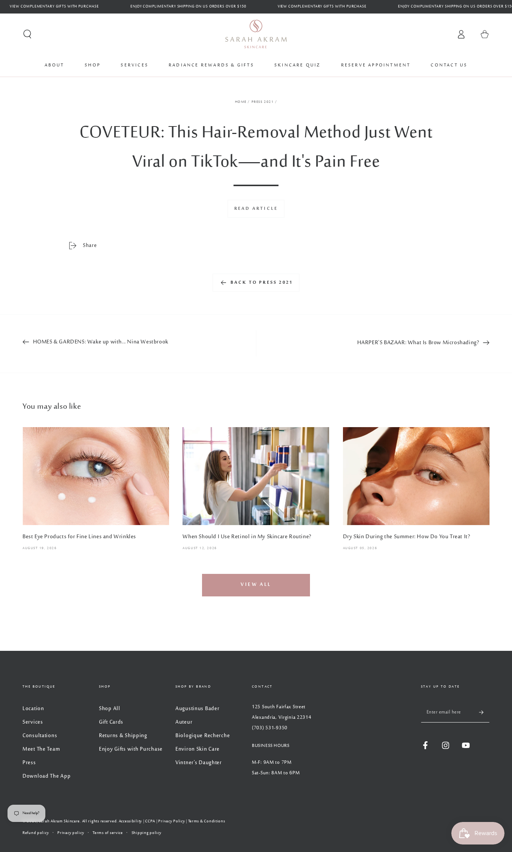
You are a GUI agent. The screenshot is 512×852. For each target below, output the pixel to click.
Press (29, 763)
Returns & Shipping (123, 736)
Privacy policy (70, 833)
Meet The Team (41, 749)
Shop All (109, 709)
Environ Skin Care (197, 749)
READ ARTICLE (256, 209)
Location (33, 709)
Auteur (183, 722)
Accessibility (130, 821)
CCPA (150, 821)
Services (32, 722)
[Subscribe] (484, 712)
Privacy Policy (171, 821)
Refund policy (35, 833)
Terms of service (108, 833)
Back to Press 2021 (262, 282)
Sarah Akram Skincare (59, 821)
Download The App (46, 776)
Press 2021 (263, 102)
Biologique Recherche (202, 736)
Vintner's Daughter (198, 763)
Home (241, 102)
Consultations (39, 736)
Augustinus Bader (197, 709)
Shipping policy (147, 833)
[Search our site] (27, 34)
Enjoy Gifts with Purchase (131, 749)
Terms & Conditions (206, 821)
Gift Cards (111, 722)
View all (256, 584)
